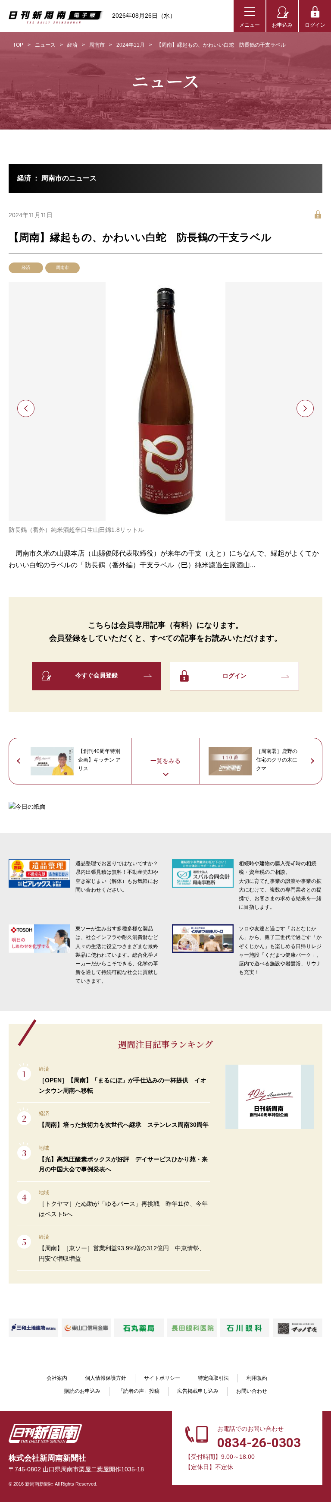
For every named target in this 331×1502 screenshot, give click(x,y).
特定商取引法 (213, 1378)
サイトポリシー (162, 1378)
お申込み (282, 25)
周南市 (97, 45)
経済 (72, 45)
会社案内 (57, 1378)
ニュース (45, 45)
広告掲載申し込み (198, 1391)
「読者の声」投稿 (138, 1391)
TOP (18, 45)
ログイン (315, 25)
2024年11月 (130, 45)
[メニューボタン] (249, 16)
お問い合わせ (251, 1391)
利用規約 (257, 1378)
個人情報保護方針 (105, 1378)
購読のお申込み (82, 1391)
